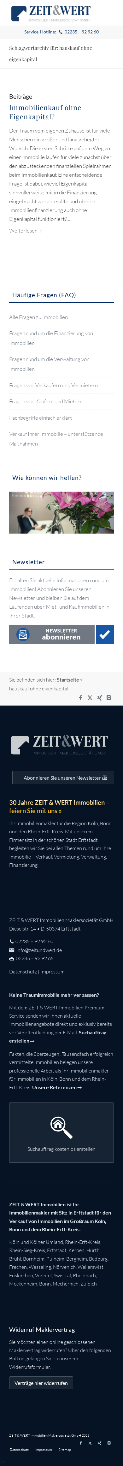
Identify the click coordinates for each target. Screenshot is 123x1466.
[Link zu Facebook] (80, 697)
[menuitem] (61, 32)
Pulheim (55, 1259)
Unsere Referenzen (54, 1087)
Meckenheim (23, 1283)
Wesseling (40, 1267)
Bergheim (76, 1259)
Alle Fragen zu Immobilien (38, 317)
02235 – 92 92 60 (34, 941)
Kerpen (76, 1250)
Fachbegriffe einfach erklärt (40, 417)
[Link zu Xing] (99, 697)
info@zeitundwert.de (38, 950)
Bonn (45, 1283)
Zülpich (88, 1283)
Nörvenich (64, 1267)
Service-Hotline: (61, 31)
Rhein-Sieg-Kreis (27, 1250)
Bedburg (98, 1259)
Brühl (15, 1259)
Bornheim (33, 1259)
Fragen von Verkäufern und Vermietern (53, 385)
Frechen (18, 1267)
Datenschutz (23, 971)
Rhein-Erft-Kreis (82, 1242)
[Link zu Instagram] (109, 697)
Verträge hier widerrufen (41, 1383)
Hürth (93, 1250)
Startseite (68, 680)
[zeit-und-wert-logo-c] (51, 13)
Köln (14, 1242)
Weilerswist (90, 1267)
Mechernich (66, 1283)
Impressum (52, 971)
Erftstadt (57, 1250)
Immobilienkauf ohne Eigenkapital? (45, 112)
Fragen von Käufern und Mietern (46, 401)
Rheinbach (84, 1275)
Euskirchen (21, 1275)
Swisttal (62, 1275)
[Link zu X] (90, 697)
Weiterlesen (23, 230)
